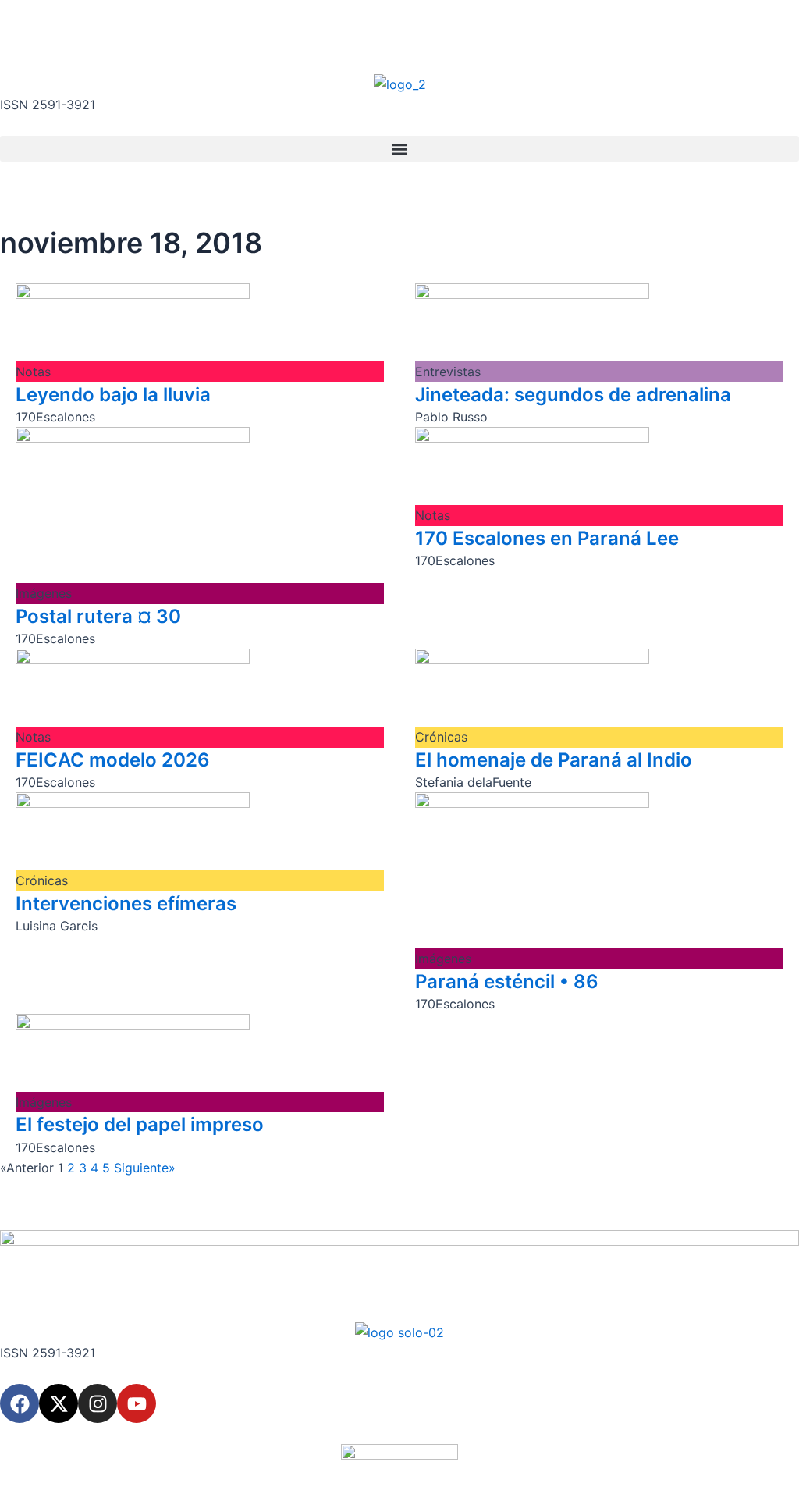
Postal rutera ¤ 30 (98, 616)
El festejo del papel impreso (140, 1124)
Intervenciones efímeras (126, 903)
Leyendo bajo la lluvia (113, 394)
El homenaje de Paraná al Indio (553, 760)
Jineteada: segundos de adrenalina (573, 394)
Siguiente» (145, 1168)
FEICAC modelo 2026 (113, 760)
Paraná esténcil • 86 (506, 981)
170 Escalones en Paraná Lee (547, 538)
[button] (399, 149)
